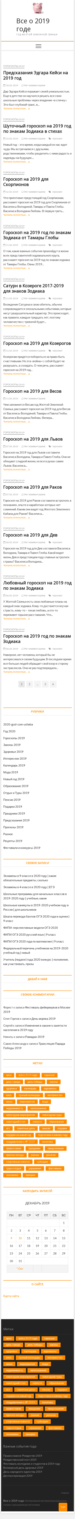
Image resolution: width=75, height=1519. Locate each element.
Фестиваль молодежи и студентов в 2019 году (31, 1463)
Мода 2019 (10, 772)
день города (13, 1081)
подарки (62, 1128)
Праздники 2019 (14, 813)
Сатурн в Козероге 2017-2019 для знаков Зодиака (33, 288)
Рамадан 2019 (34, 1036)
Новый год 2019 (13, 779)
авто (8, 1075)
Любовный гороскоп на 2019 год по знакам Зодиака (37, 585)
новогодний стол (15, 1121)
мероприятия (27, 1101)
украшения (35, 1168)
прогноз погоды (15, 1154)
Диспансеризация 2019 (17, 1475)
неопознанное (38, 1108)
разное (35, 1154)
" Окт (20, 1268)
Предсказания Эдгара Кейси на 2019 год (35, 75)
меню (9, 1101)
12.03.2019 (11, 191)
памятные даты (26, 1128)
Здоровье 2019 (13, 751)
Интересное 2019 (15, 758)
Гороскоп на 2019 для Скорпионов (25, 181)
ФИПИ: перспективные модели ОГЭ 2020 (30, 927)
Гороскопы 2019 (13, 66)
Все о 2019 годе (32, 25)
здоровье (11, 1088)
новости (37, 1121)
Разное (8, 834)
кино (8, 1095)
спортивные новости (18, 1161)
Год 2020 (9, 731)
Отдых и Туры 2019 (16, 792)
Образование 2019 (15, 786)
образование (56, 1121)
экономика (12, 1174)
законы (54, 1081)
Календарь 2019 (14, 765)
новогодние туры (52, 1114)
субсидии (42, 1161)
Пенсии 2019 (12, 799)
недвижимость (14, 1108)
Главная (65, 1493)
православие (13, 1148)
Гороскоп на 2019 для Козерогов (37, 343)
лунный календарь (29, 1095)
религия (51, 1154)
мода (45, 1101)
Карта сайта (11, 1296)
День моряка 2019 (44, 1018)
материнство (55, 1095)
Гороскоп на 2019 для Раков (32, 487)
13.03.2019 (11, 138)
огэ (8, 1128)
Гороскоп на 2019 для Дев (30, 535)
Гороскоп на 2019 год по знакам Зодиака (37, 638)
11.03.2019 (11, 245)
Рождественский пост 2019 (20, 1459)
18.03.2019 (11, 85)
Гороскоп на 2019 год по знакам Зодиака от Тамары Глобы (37, 234)
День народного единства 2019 (22, 1471)
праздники (34, 1148)
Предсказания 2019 (16, 820)
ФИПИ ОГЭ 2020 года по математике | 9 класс (33, 941)
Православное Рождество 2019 (22, 1455)
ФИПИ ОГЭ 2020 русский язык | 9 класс (29, 934)
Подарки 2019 (12, 806)
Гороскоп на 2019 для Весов (32, 391)
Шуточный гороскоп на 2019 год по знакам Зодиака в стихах (37, 128)
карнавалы (50, 1088)
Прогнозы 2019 (13, 827)
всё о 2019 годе (28, 1075)
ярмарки (30, 1174)
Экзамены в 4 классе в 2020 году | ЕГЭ (29, 887)
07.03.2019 (11, 446)
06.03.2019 (11, 542)
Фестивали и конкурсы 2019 (21, 847)
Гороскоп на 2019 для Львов (33, 439)
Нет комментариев (34, 85)
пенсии (46, 1128)
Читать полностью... (16, 109)
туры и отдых (13, 1168)
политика (47, 1141)
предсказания (56, 1148)
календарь (30, 1088)
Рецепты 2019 (12, 841)
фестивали (54, 1168)
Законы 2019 (12, 744)
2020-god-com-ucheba (18, 724)
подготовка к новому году (53, 1134)
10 (20, 1238)
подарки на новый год (18, 1134)
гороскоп (57, 138)
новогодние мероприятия (20, 1114)
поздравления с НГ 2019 (20, 1141)
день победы (35, 1081)
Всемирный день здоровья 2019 (23, 1467)
